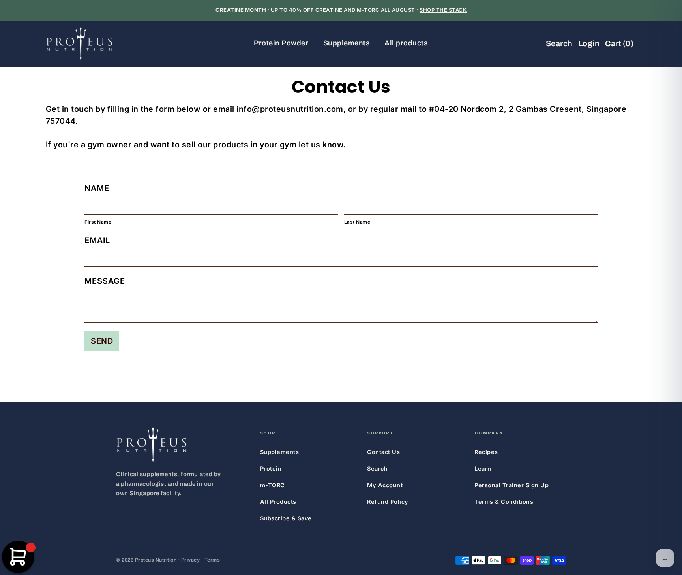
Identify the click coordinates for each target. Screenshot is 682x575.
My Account (385, 485)
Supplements (279, 452)
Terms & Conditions (503, 501)
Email (97, 240)
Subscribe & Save (286, 518)
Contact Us (383, 452)
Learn (482, 468)
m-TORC (272, 485)
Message (104, 281)
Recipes (486, 452)
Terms (212, 560)
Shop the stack (443, 10)
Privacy (190, 560)
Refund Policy (387, 501)
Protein (271, 468)
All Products (278, 501)
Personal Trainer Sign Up (511, 485)
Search (377, 468)
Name (96, 188)
